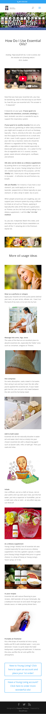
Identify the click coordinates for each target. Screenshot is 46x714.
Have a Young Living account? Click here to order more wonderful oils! (23, 686)
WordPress (23, 711)
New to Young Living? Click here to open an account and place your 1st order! (23, 669)
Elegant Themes (23, 708)
